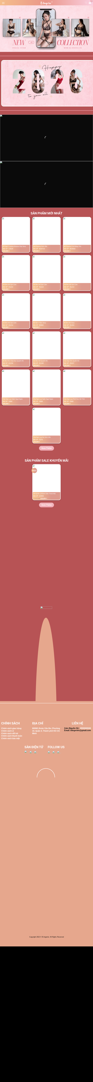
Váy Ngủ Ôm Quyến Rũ (71, 361)
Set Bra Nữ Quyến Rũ (40, 361)
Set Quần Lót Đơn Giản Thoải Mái (44, 493)
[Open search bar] (86, 3)
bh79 (2, 942)
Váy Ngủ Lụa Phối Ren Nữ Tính (74, 399)
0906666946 (85, 728)
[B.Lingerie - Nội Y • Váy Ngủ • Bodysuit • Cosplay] (46, 3)
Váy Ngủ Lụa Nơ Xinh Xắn (42, 437)
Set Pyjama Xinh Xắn (40, 246)
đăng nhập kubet (16, 942)
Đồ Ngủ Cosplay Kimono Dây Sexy (14, 246)
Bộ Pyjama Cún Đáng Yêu (72, 246)
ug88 (6, 942)
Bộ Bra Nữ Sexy (69, 323)
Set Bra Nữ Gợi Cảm (9, 284)
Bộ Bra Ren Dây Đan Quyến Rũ (13, 361)
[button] (3, 3)
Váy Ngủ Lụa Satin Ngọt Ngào (13, 399)
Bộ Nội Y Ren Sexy (39, 323)
